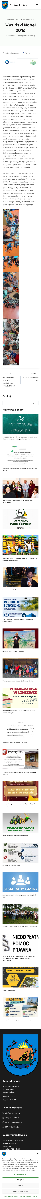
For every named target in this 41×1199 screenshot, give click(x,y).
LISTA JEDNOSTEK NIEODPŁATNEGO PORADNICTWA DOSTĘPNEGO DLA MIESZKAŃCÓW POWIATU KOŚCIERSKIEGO (19, 958)
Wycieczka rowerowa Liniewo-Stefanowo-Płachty (18, 681)
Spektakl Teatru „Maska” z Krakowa (13, 651)
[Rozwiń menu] (37, 5)
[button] (38, 1154)
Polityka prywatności (25, 1196)
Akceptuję (20, 1180)
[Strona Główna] (8, 20)
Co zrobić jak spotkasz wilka (11, 865)
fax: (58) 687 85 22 (12, 1118)
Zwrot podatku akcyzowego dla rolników (15, 835)
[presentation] (20, 424)
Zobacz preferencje (20, 1191)
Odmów (20, 1185)
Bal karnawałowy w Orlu (30, 377)
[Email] (29, 53)
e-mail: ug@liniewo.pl (13, 1122)
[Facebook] (23, 53)
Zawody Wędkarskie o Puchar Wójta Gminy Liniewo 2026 (20, 927)
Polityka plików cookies (11, 1196)
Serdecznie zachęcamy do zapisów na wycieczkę (18, 1020)
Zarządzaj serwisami (20, 1174)
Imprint (34, 1196)
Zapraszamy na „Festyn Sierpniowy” (14, 590)
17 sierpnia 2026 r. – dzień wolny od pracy (15, 742)
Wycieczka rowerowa (9, 990)
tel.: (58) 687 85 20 (12, 1113)
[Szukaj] (33, 403)
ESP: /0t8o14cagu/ (12, 1127)
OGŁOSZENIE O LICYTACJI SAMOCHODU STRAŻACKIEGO (9, 380)
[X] (26, 53)
